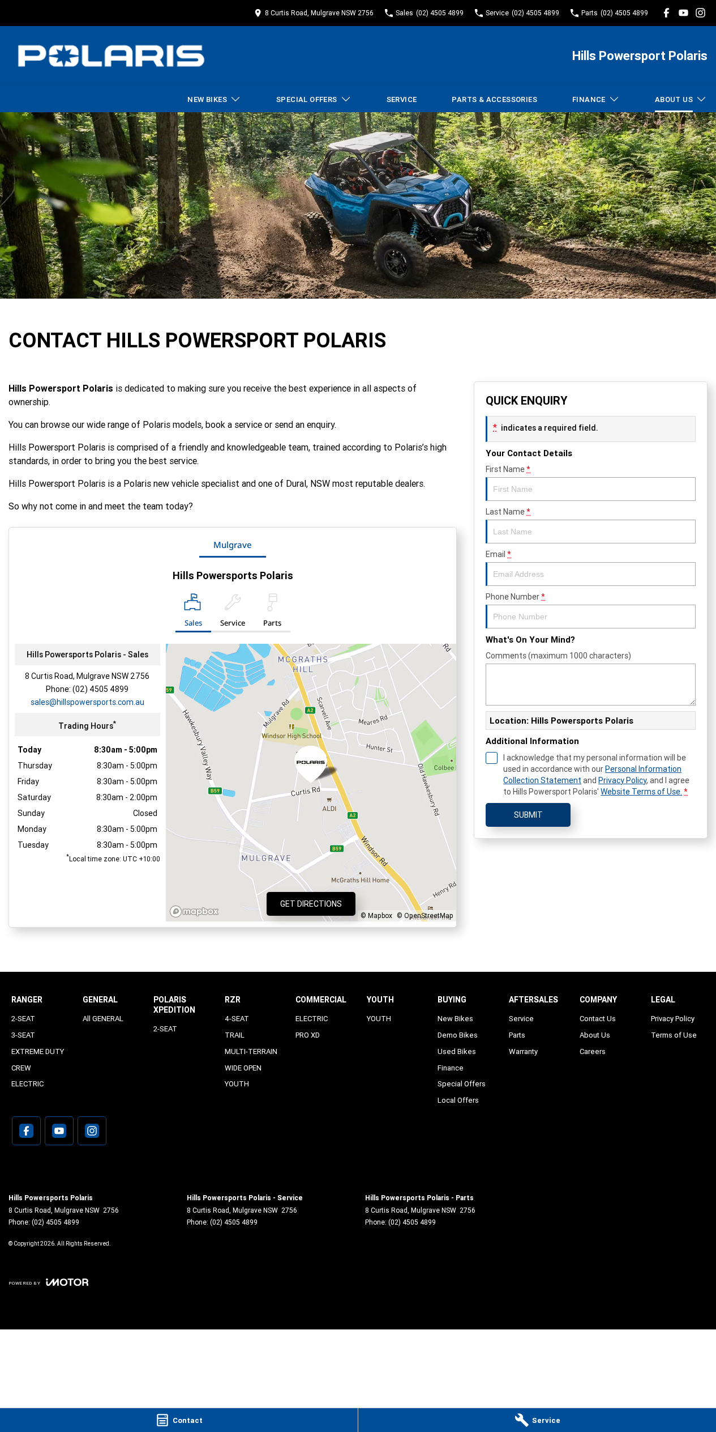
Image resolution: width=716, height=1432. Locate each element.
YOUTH (237, 1084)
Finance (589, 99)
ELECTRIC (27, 1084)
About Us (674, 99)
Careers (593, 1051)
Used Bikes (457, 1051)
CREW (21, 1068)
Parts (517, 1035)
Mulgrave (232, 544)
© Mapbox (376, 915)
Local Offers (458, 1100)
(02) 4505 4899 (100, 689)
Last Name (508, 512)
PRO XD (307, 1035)
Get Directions (311, 904)
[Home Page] (111, 56)
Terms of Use (674, 1035)
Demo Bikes (458, 1035)
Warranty (523, 1051)
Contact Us (598, 1018)
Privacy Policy (622, 780)
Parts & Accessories (494, 99)
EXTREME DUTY (37, 1051)
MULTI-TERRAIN (251, 1051)
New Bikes (207, 99)
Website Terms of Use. (641, 792)
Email (498, 554)
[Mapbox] (196, 911)
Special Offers (306, 99)
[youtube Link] (683, 13)
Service (402, 99)
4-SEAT (237, 1018)
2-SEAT (23, 1018)
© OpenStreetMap (425, 915)
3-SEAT (23, 1035)
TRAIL (235, 1035)
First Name (508, 469)
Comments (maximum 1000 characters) (558, 656)
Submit (528, 815)
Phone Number (515, 597)
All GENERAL (103, 1018)
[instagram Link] (700, 13)
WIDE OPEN (243, 1068)
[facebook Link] (666, 13)
